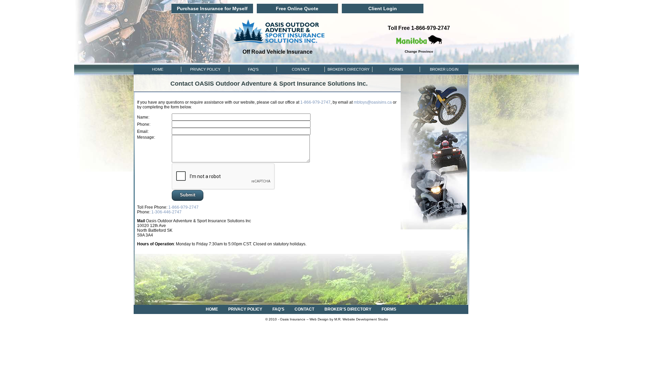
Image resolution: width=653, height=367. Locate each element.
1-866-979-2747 (315, 102)
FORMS (396, 69)
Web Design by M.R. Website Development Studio (348, 319)
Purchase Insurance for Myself (212, 8)
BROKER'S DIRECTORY (347, 309)
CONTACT (301, 69)
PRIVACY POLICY (205, 69)
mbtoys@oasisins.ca (373, 102)
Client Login (382, 8)
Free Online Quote (297, 8)
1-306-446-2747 (166, 212)
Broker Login (444, 69)
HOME (157, 69)
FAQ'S (253, 69)
